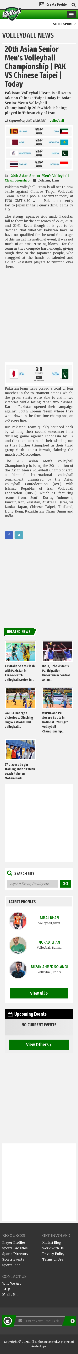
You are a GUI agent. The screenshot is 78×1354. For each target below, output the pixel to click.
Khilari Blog (51, 1243)
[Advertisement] (39, 319)
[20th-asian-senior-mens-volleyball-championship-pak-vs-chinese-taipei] (9, 535)
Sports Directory (15, 1254)
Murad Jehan (49, 942)
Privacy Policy (53, 1254)
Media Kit (10, 1295)
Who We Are (11, 1283)
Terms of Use (52, 1259)
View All (37, 993)
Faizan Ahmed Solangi (49, 966)
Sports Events (13, 1259)
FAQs (6, 1289)
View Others (37, 1044)
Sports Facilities (15, 1248)
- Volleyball (55, 121)
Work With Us (53, 1248)
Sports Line (11, 1265)
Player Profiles (14, 1243)
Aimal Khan (49, 917)
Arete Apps (38, 1346)
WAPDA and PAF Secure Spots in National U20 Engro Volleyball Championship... (55, 722)
